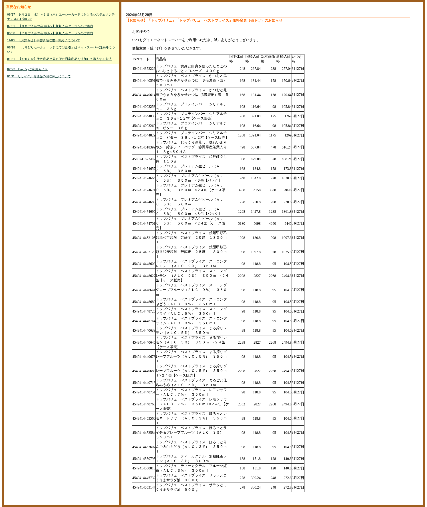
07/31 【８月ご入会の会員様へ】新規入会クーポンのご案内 (50, 26)
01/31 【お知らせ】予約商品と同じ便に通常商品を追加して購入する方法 (59, 59)
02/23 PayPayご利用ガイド (27, 69)
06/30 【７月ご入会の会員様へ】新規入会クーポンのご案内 (50, 33)
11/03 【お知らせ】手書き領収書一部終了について (43, 40)
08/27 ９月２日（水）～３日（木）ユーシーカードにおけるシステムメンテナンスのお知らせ (61, 17)
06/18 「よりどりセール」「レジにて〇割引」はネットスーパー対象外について (61, 50)
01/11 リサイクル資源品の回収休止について (39, 76)
